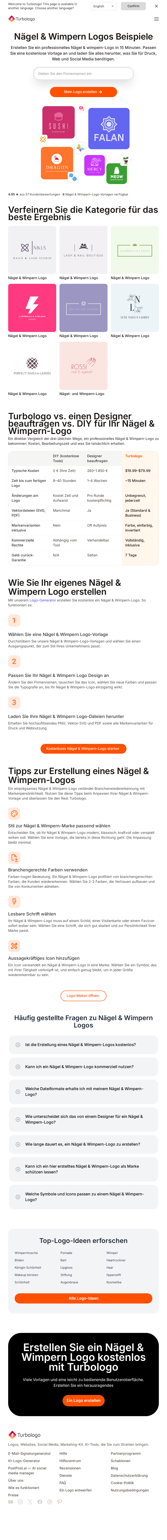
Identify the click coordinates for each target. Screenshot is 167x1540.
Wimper (112, 1253)
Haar (110, 1267)
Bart (63, 1260)
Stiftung (66, 1275)
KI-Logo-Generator (24, 1461)
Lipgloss (66, 1267)
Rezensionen (70, 1468)
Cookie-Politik (122, 1483)
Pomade (66, 1253)
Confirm (133, 6)
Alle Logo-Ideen (84, 1298)
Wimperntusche (26, 1253)
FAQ (62, 1483)
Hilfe (63, 1454)
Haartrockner (116, 1260)
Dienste (65, 1476)
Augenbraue (69, 1282)
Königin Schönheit (28, 1267)
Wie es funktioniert (23, 1488)
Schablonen (120, 1461)
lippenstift (114, 1275)
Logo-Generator (43, 600)
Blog (114, 1468)
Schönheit (22, 1282)
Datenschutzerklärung (129, 1476)
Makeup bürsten (26, 1275)
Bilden (19, 1260)
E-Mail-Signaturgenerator (29, 1454)
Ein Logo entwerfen (75, 1490)
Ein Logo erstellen (84, 1400)
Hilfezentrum (70, 1461)
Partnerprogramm (126, 1454)
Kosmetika (114, 1282)
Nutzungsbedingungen (130, 1490)
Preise (13, 1495)
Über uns (15, 1480)
